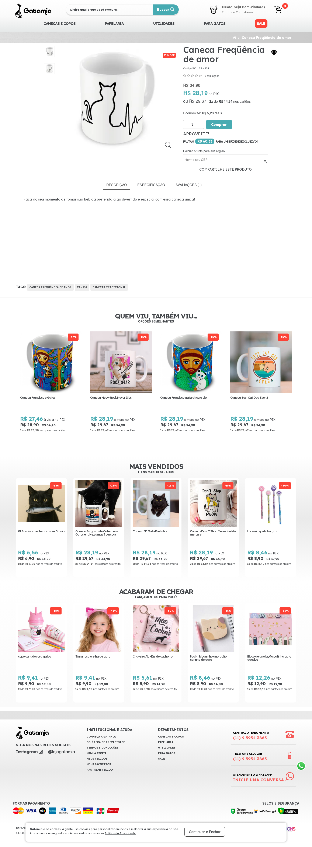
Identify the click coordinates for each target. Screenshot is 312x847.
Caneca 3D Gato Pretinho (149, 531)
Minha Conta (96, 753)
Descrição (116, 184)
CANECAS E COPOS (60, 23)
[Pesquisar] (265, 161)
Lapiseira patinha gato (262, 531)
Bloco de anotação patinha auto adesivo (269, 658)
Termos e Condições (102, 747)
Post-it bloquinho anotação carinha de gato (208, 658)
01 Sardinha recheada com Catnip (41, 531)
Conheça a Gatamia (101, 736)
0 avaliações (212, 75)
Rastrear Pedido (100, 769)
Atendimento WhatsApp (258, 777)
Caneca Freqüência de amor (266, 37)
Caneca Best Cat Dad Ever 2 (249, 397)
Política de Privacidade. (120, 833)
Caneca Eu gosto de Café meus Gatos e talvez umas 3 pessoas (96, 533)
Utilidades (163, 23)
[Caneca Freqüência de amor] (49, 51)
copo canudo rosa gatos (34, 656)
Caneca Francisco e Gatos (37, 397)
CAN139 (82, 287)
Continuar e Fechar (205, 832)
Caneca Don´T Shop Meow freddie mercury (213, 533)
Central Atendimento (251, 735)
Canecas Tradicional (109, 287)
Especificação (151, 184)
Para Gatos (214, 23)
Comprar (219, 124)
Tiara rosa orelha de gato (92, 656)
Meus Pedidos (97, 758)
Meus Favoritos (99, 764)
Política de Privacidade (106, 742)
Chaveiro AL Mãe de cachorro (152, 656)
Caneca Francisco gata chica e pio (183, 397)
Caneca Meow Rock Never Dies (110, 397)
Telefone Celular (250, 756)
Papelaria (114, 23)
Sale (261, 23)
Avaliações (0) (189, 184)
